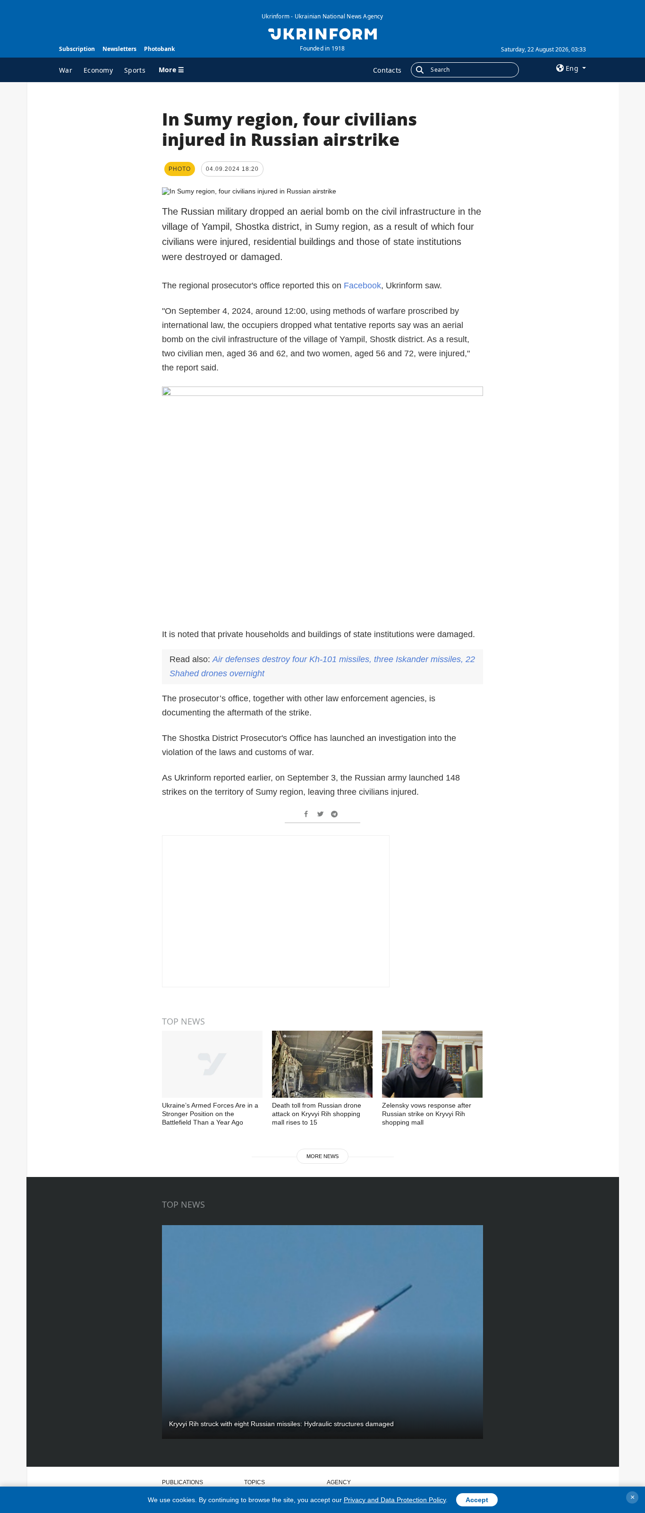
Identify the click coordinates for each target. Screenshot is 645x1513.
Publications (182, 1482)
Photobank (159, 49)
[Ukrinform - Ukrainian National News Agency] (322, 33)
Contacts (387, 70)
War (65, 70)
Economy (98, 70)
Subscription (77, 49)
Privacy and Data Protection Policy (395, 1500)
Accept (477, 1500)
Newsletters (119, 49)
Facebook (362, 285)
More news (322, 1156)
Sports (134, 70)
